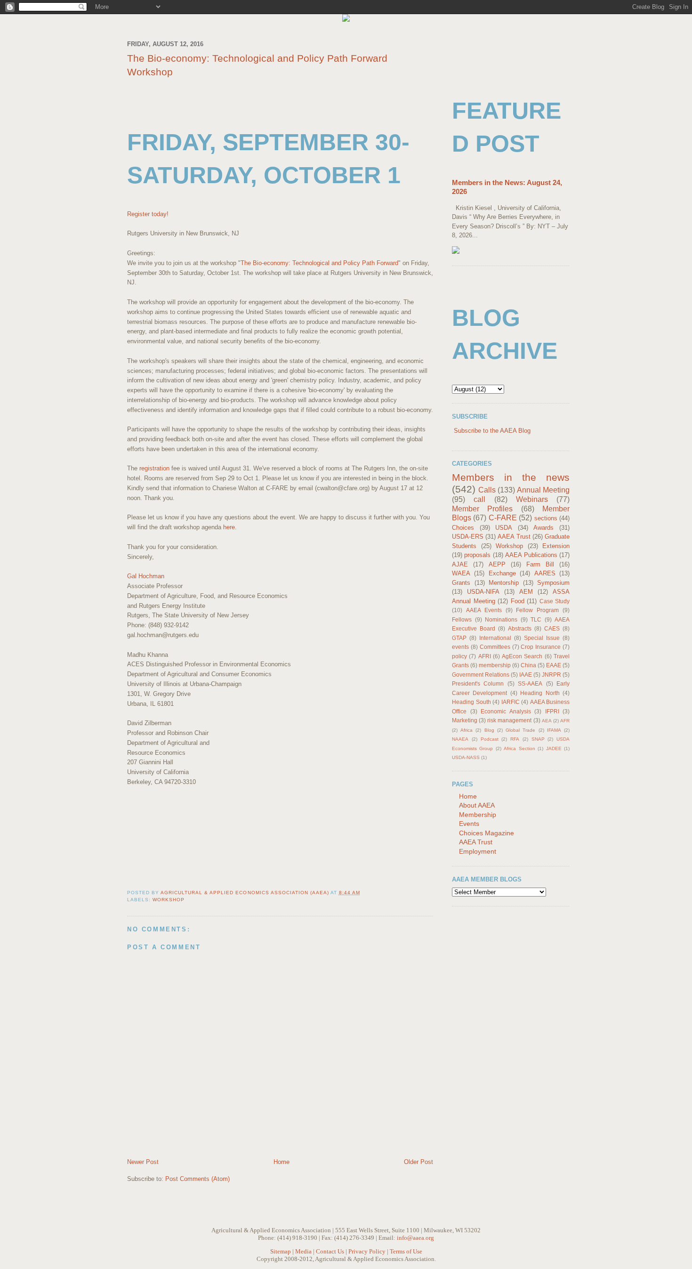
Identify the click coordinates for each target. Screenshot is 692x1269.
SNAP (538, 739)
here (229, 527)
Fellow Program (537, 610)
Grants (461, 582)
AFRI (484, 656)
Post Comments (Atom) (197, 1178)
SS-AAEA (530, 683)
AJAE (460, 564)
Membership (477, 814)
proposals (477, 554)
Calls (487, 490)
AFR (565, 720)
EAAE (553, 665)
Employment (477, 851)
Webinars (532, 499)
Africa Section (519, 748)
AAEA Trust (514, 536)
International (495, 638)
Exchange (502, 573)
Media (303, 1251)
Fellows (462, 619)
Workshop (169, 899)
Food (517, 601)
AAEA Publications (531, 554)
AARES (544, 573)
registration (154, 468)
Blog (489, 730)
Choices (463, 527)
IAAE (525, 674)
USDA (503, 527)
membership (495, 665)
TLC (536, 619)
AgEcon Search (522, 656)
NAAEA (460, 739)
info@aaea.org (415, 1237)
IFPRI (552, 711)
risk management (509, 720)
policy (459, 656)
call (479, 499)
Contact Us (330, 1251)
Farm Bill (540, 564)
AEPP (497, 564)
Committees (495, 647)
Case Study (554, 601)
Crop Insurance (541, 647)
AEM (526, 591)
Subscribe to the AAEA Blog (492, 430)
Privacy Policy (367, 1251)
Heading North (539, 693)
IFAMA (554, 730)
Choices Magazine (486, 833)
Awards (543, 527)
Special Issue (542, 638)
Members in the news (511, 477)
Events (469, 823)
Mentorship (504, 582)
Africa (466, 730)
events (460, 647)
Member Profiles (482, 509)
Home (282, 1161)
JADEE (554, 748)
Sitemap (280, 1251)
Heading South (471, 702)
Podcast (490, 739)
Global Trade (520, 730)
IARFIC (510, 702)
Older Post (418, 1161)
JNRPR (551, 674)
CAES (552, 628)
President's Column (478, 683)
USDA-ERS (467, 536)
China (528, 665)
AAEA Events (484, 610)
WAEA (461, 573)
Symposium (553, 582)
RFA (514, 739)
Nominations (501, 619)
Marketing (464, 720)
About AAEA (477, 805)
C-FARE (503, 518)
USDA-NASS (466, 757)
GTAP (459, 638)
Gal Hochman (145, 576)
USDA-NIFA (483, 591)
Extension (556, 546)
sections (545, 518)
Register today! (148, 214)
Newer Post (143, 1161)
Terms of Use (406, 1251)
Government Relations (480, 674)
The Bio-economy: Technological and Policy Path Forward (319, 263)
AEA (547, 720)
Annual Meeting (543, 490)
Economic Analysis (506, 711)
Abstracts (519, 628)
